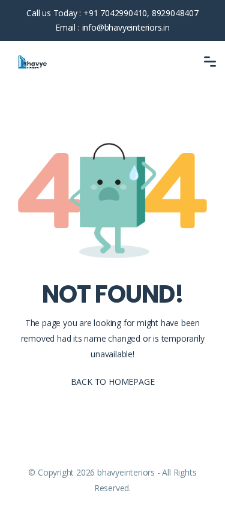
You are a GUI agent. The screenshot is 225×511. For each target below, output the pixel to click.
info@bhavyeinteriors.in (126, 27)
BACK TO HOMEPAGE (113, 381)
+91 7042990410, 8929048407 (141, 13)
